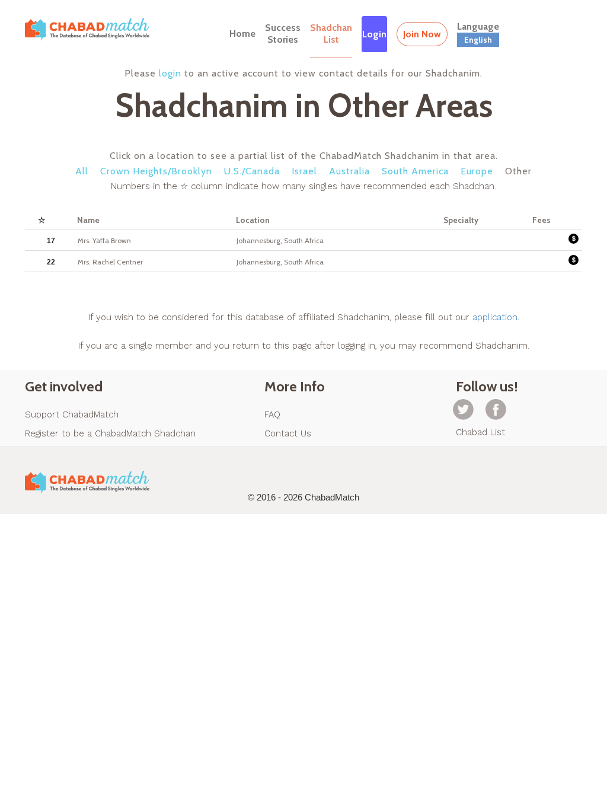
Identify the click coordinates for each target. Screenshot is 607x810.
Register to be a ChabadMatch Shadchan (110, 433)
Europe (477, 171)
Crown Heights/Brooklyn (156, 171)
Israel (304, 171)
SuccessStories (283, 33)
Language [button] (478, 32)
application (494, 317)
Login (374, 34)
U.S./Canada (252, 171)
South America (415, 171)
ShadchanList (331, 33)
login (170, 73)
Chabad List (480, 432)
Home (242, 33)
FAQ (272, 414)
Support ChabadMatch (72, 414)
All (81, 171)
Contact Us (287, 433)
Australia (349, 171)
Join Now (422, 34)
